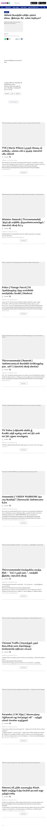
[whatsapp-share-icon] (5, 39)
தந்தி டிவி (6, 33)
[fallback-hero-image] (23, 134)
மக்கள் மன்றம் (23, 7)
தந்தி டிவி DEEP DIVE (33, 7)
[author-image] (3, 157)
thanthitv (7, 93)
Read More (23, 172)
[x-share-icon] (7, 39)
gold (12, 93)
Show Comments (13, 101)
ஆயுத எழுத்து (16, 7)
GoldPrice (18, 93)
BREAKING (8, 7)
